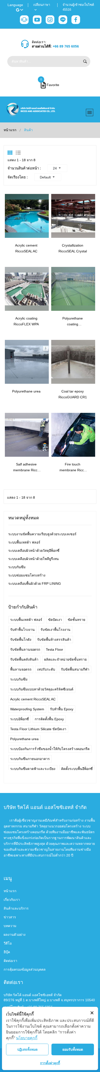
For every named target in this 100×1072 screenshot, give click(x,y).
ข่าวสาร (10, 917)
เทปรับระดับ (46, 669)
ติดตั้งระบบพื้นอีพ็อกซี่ (77, 769)
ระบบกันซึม (16, 567)
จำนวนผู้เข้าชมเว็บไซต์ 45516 (78, 7)
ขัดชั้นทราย (76, 620)
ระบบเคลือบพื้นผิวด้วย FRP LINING (34, 583)
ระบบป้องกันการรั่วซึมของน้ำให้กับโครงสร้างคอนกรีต (50, 749)
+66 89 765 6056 (66, 46)
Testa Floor (54, 649)
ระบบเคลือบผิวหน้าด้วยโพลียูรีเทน (33, 559)
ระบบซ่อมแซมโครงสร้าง (26, 575)
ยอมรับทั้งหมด (72, 1049)
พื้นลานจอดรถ (20, 669)
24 (55, 168)
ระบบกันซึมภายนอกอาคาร (30, 759)
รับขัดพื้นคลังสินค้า (24, 659)
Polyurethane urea (26, 391)
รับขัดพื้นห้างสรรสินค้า (54, 639)
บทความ (10, 926)
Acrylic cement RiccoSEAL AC (33, 699)
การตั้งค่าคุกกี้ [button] (50, 1063)
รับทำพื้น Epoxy (61, 709)
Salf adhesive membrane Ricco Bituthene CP (26, 470)
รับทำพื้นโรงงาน (22, 630)
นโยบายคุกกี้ (26, 1037)
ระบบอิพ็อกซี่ (19, 719)
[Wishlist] (10, 227)
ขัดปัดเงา (55, 620)
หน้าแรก (10, 130)
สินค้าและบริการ (16, 908)
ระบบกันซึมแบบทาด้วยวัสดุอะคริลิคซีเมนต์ (41, 689)
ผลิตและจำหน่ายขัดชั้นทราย (65, 659)
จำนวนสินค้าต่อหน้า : (24, 168)
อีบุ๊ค (7, 952)
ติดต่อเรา (10, 961)
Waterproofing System (27, 709)
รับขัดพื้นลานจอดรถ (25, 649)
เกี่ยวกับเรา (12, 900)
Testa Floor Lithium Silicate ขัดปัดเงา (38, 729)
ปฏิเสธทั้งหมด (27, 1049)
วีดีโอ (8, 943)
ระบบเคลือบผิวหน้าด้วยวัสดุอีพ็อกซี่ (33, 550)
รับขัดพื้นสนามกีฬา (75, 669)
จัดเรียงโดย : (18, 177)
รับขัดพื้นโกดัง (20, 639)
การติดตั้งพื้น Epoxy (49, 719)
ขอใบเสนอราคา (31, 227)
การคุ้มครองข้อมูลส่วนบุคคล (25, 969)
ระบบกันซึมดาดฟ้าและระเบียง (32, 769)
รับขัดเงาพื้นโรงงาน (55, 630)
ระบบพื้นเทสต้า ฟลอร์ (24, 542)
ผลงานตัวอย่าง (14, 934)
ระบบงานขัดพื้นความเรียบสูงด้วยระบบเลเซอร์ (42, 534)
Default (46, 177)
